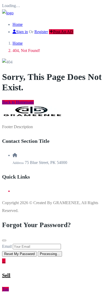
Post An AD (63, 32)
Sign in (22, 32)
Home (18, 24)
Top (5, 289)
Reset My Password (19, 254)
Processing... (50, 254)
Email (7, 246)
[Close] (4, 240)
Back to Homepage (18, 102)
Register (41, 32)
